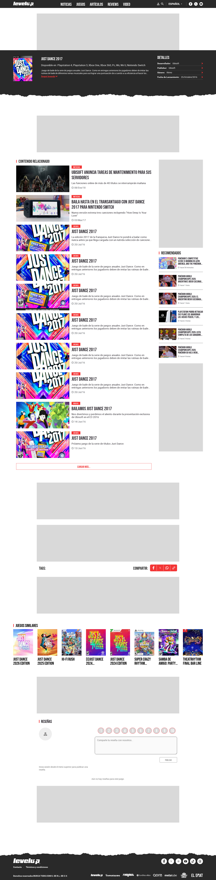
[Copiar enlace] (173, 568)
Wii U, (123, 65)
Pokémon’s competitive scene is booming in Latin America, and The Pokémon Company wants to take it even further (189, 263)
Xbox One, (94, 65)
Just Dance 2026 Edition (21, 661)
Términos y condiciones (37, 867)
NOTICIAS (66, 4)
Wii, (118, 65)
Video (126, 4)
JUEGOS (80, 4)
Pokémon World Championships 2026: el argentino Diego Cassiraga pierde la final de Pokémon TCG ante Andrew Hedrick (189, 299)
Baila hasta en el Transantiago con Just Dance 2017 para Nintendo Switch (108, 204)
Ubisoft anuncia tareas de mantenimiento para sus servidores (111, 174)
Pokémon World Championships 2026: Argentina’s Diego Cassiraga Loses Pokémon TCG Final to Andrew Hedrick (190, 281)
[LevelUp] (97, 875)
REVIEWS (113, 4)
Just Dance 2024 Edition (118, 661)
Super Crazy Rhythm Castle (142, 663)
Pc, (114, 65)
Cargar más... (83, 466)
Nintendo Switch (136, 65)
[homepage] (23, 4)
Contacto (17, 867)
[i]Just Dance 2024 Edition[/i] (94, 663)
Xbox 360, (106, 65)
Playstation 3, (81, 65)
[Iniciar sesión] (158, 4)
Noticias (76, 167)
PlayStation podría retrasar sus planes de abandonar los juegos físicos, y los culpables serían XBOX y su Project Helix (190, 317)
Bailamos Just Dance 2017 (92, 408)
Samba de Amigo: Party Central (167, 663)
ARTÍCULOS (96, 4)
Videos (76, 403)
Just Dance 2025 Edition (45, 661)
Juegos (76, 226)
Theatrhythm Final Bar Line (192, 661)
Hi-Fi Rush (68, 659)
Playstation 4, (65, 65)
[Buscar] (162, 4)
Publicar (168, 760)
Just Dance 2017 (51, 58)
